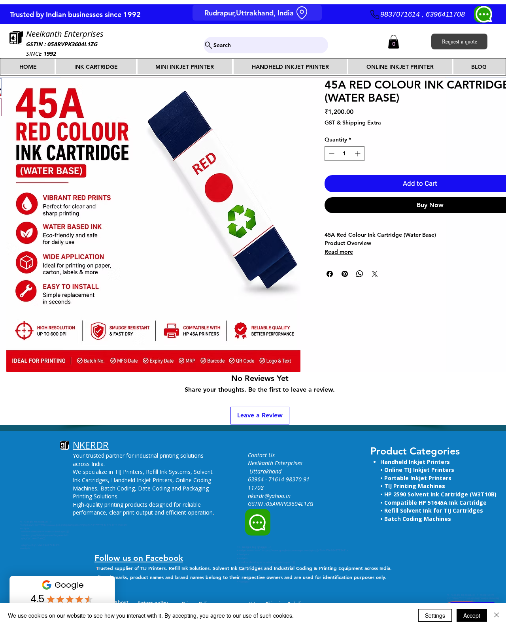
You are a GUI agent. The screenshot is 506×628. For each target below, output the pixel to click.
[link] (393, 42)
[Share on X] (375, 274)
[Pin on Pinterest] (344, 274)
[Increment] (358, 153)
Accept (471, 615)
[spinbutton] (344, 153)
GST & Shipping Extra (353, 122)
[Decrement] (331, 153)
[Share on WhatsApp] (359, 274)
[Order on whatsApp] (257, 522)
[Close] (496, 615)
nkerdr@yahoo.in (269, 496)
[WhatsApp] (483, 14)
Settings (435, 615)
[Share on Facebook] (329, 274)
